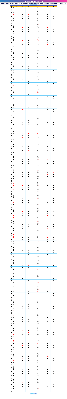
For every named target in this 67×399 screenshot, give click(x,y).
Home (35, 393)
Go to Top (32, 393)
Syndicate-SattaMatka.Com (33, 394)
